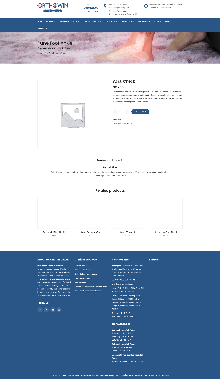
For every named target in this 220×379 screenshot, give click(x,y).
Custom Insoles (81, 266)
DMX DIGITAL (163, 375)
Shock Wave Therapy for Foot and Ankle (91, 287)
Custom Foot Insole (68, 21)
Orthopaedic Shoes (83, 270)
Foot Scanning (81, 282)
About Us (50, 21)
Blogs (168, 21)
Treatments (126, 21)
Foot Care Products (83, 278)
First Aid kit (49, 53)
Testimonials (144, 21)
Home (39, 21)
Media (156, 21)
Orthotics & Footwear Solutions (88, 291)
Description (102, 160)
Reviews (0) (117, 160)
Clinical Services (91, 21)
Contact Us (42, 28)
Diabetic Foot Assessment (86, 274)
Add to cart (140, 112)
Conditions (110, 21)
